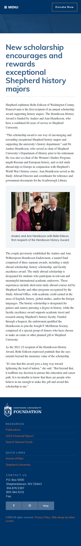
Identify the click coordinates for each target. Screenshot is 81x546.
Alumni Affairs (15, 458)
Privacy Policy (42, 517)
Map (46, 505)
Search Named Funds (19, 442)
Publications (13, 429)
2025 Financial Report (20, 436)
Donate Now (64, 7)
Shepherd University (18, 464)
